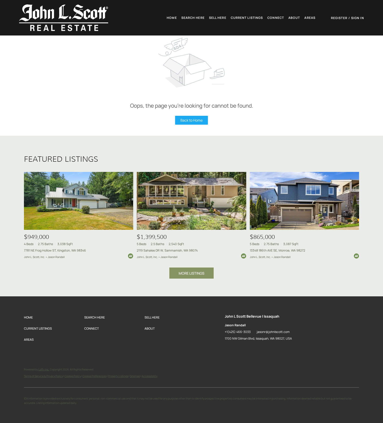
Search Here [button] (193, 18)
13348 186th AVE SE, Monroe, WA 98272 (277, 250)
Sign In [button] (357, 18)
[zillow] (228, 348)
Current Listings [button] (247, 18)
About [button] (294, 18)
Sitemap (135, 376)
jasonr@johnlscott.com (273, 332)
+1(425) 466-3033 (238, 332)
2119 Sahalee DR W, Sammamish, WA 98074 (167, 250)
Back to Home (191, 120)
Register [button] (339, 18)
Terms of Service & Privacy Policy (43, 376)
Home (172, 18)
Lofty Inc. (43, 369)
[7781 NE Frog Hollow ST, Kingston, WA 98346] (78, 201)
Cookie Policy (72, 376)
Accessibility (149, 376)
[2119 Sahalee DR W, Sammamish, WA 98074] (191, 201)
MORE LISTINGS (191, 273)
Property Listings (118, 376)
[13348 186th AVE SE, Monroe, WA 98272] (304, 201)
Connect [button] (275, 18)
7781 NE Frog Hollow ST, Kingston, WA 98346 (55, 250)
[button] (63, 17)
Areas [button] (309, 18)
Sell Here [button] (217, 18)
